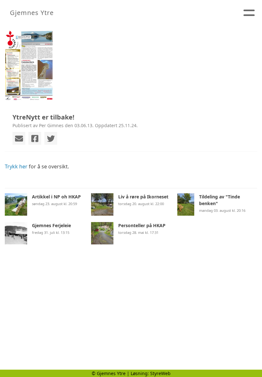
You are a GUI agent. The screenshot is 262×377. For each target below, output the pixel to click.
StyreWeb (160, 373)
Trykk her (16, 166)
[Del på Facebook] (34, 138)
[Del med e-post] (18, 138)
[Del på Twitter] (50, 138)
